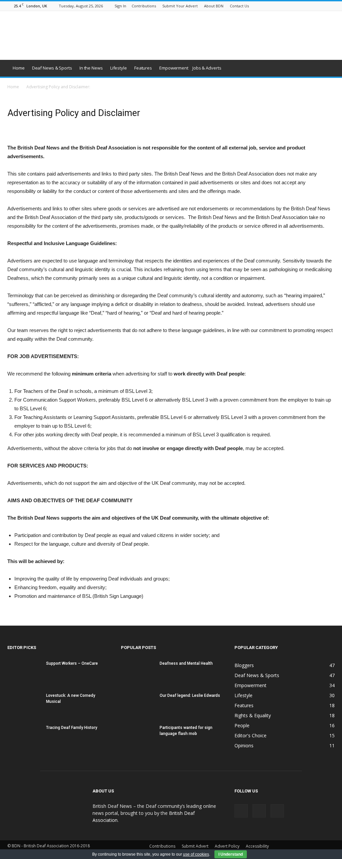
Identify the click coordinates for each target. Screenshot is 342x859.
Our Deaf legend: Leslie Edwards (190, 695)
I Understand (230, 854)
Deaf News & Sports (52, 68)
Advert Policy (227, 846)
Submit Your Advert (180, 5)
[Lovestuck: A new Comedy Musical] (24, 704)
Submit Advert (195, 846)
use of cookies (196, 854)
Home (19, 68)
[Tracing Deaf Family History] (24, 736)
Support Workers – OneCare (72, 663)
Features (143, 68)
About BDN (213, 5)
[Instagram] (319, 5)
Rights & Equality (252, 715)
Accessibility (257, 846)
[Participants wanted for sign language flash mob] (137, 736)
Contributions (144, 5)
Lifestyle (118, 68)
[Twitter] (330, 5)
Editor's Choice (250, 735)
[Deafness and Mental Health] (137, 671)
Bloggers (244, 665)
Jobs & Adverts (206, 68)
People (241, 725)
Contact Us (239, 5)
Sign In (120, 5)
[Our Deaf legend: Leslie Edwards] (137, 704)
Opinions (243, 745)
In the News (91, 68)
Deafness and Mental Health (186, 663)
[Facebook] (308, 5)
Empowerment (173, 68)
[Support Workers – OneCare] (24, 671)
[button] (327, 68)
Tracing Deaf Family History (71, 727)
